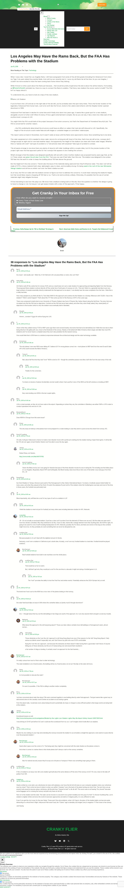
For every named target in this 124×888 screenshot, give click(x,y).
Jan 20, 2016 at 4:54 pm (29, 757)
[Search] (87, 29)
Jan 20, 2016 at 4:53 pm (26, 742)
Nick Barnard (20, 655)
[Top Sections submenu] (53, 27)
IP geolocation (69, 846)
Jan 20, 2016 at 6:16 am (26, 449)
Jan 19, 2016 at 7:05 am (23, 413)
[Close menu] (41, 12)
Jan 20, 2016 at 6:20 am (23, 712)
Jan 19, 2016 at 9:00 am (23, 494)
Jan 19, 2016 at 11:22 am (26, 516)
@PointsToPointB (19, 88)
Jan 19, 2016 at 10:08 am (29, 389)
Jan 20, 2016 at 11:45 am (29, 464)
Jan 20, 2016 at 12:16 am (23, 693)
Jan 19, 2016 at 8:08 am (26, 425)
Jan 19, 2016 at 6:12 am (23, 324)
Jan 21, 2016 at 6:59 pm (32, 634)
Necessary (5, 873)
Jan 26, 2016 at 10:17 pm (29, 682)
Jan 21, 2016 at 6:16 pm (29, 621)
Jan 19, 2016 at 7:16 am (23, 436)
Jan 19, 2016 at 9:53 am (26, 505)
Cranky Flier (62, 829)
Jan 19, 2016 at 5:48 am (23, 282)
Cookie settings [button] (5, 857)
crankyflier (22, 515)
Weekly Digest (24, 203)
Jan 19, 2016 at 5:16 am (23, 271)
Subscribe (102, 4)
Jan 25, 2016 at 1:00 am (35, 576)
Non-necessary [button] (5, 880)
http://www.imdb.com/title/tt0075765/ (31, 456)
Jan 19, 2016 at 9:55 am (32, 367)
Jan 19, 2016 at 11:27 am (23, 656)
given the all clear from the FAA (37, 157)
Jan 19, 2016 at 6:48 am (26, 342)
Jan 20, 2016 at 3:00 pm (23, 729)
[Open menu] (36, 28)
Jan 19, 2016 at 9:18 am (26, 312)
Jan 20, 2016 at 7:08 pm (23, 768)
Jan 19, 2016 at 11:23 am (26, 610)
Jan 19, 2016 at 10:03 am (29, 378)
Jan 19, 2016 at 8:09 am (29, 356)
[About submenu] (48, 17)
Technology (32, 70)
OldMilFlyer (19, 779)
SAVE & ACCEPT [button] (5, 887)
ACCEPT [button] (14, 857)
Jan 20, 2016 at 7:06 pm (32, 562)
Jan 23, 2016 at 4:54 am (23, 781)
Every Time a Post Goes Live (30, 200)
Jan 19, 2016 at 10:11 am (23, 587)
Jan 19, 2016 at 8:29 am (23, 479)
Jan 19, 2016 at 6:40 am (23, 400)
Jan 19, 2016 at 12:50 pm (29, 551)
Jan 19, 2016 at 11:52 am (26, 534)
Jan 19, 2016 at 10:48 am (23, 599)
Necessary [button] (3, 871)
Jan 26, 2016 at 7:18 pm (26, 671)
